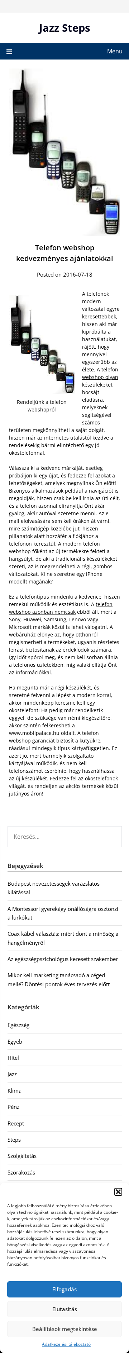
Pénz (13, 1106)
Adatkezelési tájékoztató (66, 1344)
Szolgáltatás (22, 1155)
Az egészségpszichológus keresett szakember (63, 958)
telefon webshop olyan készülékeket (100, 377)
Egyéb (15, 1041)
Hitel (13, 1057)
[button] (118, 1191)
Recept (16, 1123)
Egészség (18, 1024)
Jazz (12, 1073)
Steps (14, 1139)
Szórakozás (21, 1172)
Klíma (15, 1090)
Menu (115, 51)
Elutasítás (64, 1309)
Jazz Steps (64, 28)
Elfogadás (64, 1289)
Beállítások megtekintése (64, 1328)
